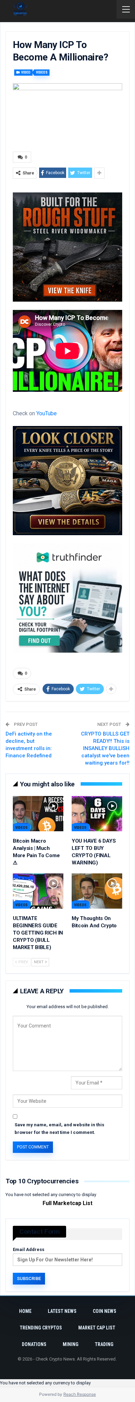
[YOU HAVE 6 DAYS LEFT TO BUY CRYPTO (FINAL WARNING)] (97, 813)
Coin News (104, 1311)
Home (25, 1311)
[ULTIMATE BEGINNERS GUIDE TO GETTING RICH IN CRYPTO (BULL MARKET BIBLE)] (38, 891)
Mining (71, 1344)
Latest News (62, 1311)
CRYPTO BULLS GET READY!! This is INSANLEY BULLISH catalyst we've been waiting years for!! (105, 748)
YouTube (46, 413)
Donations (34, 1344)
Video (25, 72)
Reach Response (79, 1394)
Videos (41, 72)
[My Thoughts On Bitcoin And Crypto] (97, 891)
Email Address (28, 1249)
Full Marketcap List (67, 1203)
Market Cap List (96, 1327)
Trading (104, 1344)
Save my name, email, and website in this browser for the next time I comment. (59, 1128)
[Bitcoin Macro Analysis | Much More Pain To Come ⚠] (38, 813)
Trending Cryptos (41, 1327)
